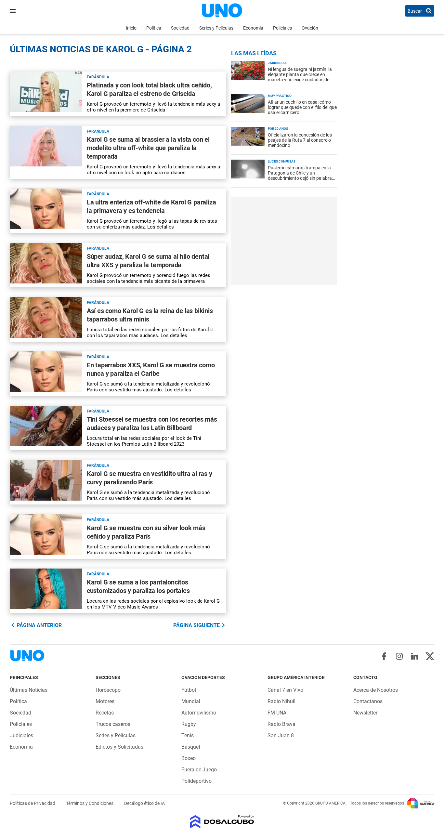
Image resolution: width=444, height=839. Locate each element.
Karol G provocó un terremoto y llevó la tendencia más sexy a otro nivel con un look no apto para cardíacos (153, 170)
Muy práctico (280, 96)
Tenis (187, 735)
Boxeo (188, 758)
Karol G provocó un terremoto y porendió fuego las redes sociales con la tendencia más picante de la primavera (148, 278)
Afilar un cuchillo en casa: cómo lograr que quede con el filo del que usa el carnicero (302, 107)
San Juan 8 (281, 735)
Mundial (190, 701)
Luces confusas (281, 161)
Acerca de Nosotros (375, 690)
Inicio (131, 28)
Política (153, 28)
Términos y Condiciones (90, 803)
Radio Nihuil (281, 701)
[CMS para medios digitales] (222, 822)
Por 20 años (278, 128)
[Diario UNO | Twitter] (429, 656)
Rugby (188, 724)
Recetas (105, 713)
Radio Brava (281, 724)
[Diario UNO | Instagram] (399, 656)
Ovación (310, 28)
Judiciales (21, 735)
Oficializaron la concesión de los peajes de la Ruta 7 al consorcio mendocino (300, 140)
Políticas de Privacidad (33, 803)
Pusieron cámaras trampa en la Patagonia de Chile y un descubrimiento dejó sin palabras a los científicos (301, 175)
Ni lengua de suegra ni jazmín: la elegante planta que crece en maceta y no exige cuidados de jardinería (300, 77)
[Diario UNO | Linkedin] (414, 656)
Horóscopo (108, 690)
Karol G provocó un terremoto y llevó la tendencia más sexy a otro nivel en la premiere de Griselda (153, 107)
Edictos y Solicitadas (119, 747)
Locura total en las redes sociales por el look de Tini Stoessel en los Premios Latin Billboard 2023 (144, 441)
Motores (105, 701)
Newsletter (365, 713)
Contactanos (368, 701)
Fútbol (188, 690)
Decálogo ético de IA (144, 803)
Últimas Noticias (28, 690)
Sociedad (180, 28)
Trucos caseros (113, 724)
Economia (253, 28)
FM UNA (277, 713)
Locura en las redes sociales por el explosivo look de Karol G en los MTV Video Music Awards (153, 604)
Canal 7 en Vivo (285, 690)
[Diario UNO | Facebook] (384, 656)
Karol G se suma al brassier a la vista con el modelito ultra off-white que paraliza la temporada (148, 148)
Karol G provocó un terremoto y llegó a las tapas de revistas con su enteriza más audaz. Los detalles (152, 224)
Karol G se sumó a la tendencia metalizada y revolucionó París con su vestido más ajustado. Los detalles (148, 387)
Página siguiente (196, 625)
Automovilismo (198, 713)
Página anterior (39, 625)
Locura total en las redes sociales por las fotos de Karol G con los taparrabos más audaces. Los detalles (150, 332)
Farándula (98, 77)
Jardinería (277, 63)
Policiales (282, 28)
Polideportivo (196, 781)
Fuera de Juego (199, 770)
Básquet (190, 747)
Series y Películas (216, 28)
